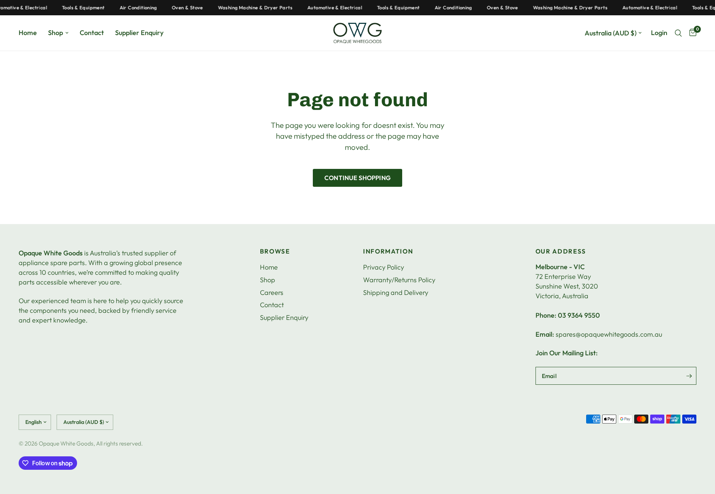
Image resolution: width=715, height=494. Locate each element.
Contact (92, 32)
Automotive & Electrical (330, 7)
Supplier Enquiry (139, 32)
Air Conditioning (133, 7)
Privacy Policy (383, 267)
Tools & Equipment (78, 7)
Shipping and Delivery (395, 292)
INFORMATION (388, 251)
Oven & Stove (182, 7)
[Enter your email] (688, 376)
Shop (55, 32)
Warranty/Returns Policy (399, 280)
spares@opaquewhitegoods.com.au (609, 334)
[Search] (678, 33)
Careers (271, 292)
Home (28, 32)
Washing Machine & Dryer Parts (250, 7)
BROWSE (275, 251)
